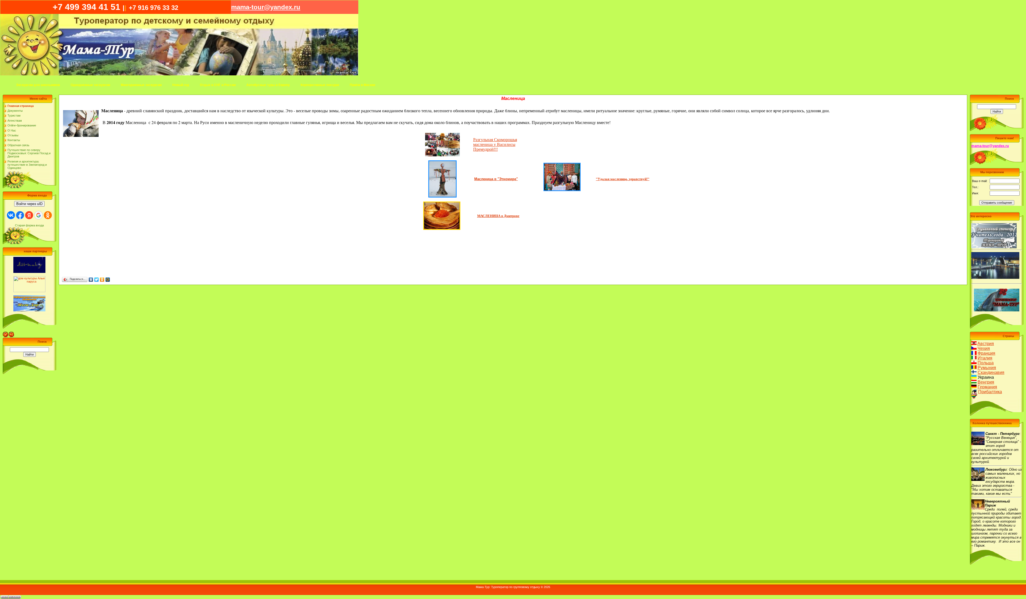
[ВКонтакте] (91, 279)
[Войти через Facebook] (20, 215)
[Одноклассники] (102, 279)
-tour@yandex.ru (265, 7)
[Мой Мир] (108, 279)
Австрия (985, 343)
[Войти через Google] (38, 215)
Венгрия (986, 382)
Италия (985, 358)
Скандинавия (991, 372)
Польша (986, 363)
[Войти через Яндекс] (29, 215)
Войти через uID (29, 204)
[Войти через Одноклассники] (48, 215)
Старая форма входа (29, 225)
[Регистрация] (6, 333)
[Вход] (11, 333)
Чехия (984, 348)
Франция (986, 353)
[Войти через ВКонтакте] (11, 215)
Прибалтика (990, 391)
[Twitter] (96, 279)
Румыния (987, 367)
